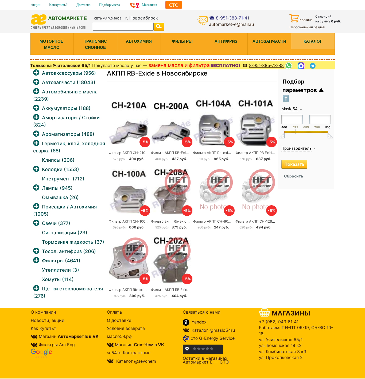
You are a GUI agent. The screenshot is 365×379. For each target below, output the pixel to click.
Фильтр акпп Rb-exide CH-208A (178, 221)
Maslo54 (289, 108)
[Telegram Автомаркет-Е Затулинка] (313, 65)
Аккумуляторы (66, 108)
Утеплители (60, 270)
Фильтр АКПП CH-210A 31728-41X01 (139, 153)
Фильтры (61, 260)
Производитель (296, 148)
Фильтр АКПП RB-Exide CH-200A (179, 153)
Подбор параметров (300, 85)
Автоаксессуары (69, 73)
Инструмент (63, 178)
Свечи (56, 223)
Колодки (60, 169)
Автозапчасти (68, 82)
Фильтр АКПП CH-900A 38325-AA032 (225, 221)
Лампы (57, 188)
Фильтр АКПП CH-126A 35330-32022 (266, 221)
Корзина (306, 20)
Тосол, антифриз (69, 251)
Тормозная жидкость (73, 242)
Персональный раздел (307, 27)
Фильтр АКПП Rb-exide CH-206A (136, 289)
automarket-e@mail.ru (231, 24)
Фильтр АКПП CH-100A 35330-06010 (140, 221)
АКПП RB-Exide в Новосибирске (157, 73)
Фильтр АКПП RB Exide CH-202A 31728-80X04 (190, 289)
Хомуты (58, 279)
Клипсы (58, 160)
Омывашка (60, 197)
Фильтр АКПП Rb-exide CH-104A (220, 153)
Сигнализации (64, 232)
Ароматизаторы (68, 134)
